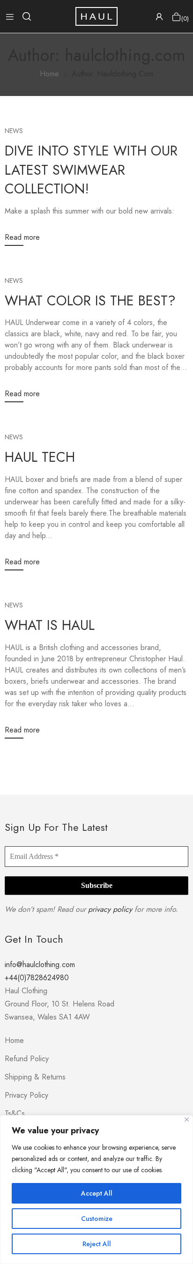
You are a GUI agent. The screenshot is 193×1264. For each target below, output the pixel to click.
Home (14, 1040)
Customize (96, 1218)
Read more (22, 237)
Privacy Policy (26, 1095)
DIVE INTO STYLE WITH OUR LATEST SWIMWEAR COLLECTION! (91, 170)
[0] (176, 17)
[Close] (187, 1119)
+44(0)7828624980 (37, 977)
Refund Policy (27, 1058)
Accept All (96, 1193)
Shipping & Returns (35, 1077)
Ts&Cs (15, 1113)
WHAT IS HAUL (50, 625)
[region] (96, 1189)
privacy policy (110, 909)
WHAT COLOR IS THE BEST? (90, 300)
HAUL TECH (40, 457)
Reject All (96, 1244)
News (14, 130)
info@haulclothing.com (40, 964)
